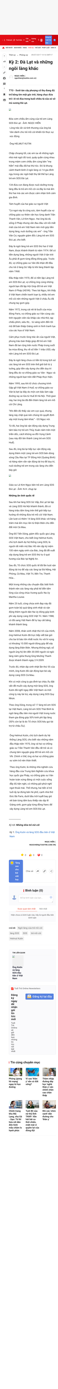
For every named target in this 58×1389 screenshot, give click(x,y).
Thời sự (31, 48)
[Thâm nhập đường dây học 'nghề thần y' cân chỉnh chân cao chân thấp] (49, 1072)
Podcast (9, 40)
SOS (25, 933)
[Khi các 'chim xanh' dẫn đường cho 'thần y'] (49, 1104)
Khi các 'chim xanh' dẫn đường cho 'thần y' (49, 1115)
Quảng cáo (33, 40)
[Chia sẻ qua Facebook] (37, 871)
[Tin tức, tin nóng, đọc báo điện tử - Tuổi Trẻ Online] (2, 40)
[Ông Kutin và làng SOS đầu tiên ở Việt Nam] (18, 960)
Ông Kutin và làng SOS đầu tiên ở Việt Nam (17, 973)
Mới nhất (9, 48)
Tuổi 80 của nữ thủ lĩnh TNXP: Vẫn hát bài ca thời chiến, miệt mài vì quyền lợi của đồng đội (32, 1121)
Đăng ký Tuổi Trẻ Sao (48, 40)
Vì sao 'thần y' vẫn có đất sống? (32, 1081)
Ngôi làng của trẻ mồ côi (30, 928)
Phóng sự (23, 55)
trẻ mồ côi (36, 933)
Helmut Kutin (16, 938)
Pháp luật (46, 48)
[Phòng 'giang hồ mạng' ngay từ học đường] (15, 1072)
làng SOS (14, 933)
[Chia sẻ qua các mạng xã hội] (51, 871)
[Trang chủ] (3, 47)
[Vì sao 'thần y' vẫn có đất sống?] (32, 1072)
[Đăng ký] (39, 997)
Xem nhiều (18, 48)
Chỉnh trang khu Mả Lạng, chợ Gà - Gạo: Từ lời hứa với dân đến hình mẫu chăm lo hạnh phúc (15, 1121)
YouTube (19, 40)
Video (25, 48)
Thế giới (38, 48)
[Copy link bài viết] (44, 871)
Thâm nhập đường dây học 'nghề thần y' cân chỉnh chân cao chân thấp (48, 1087)
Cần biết (27, 40)
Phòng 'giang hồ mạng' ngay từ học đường (15, 1082)
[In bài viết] (4, 100)
